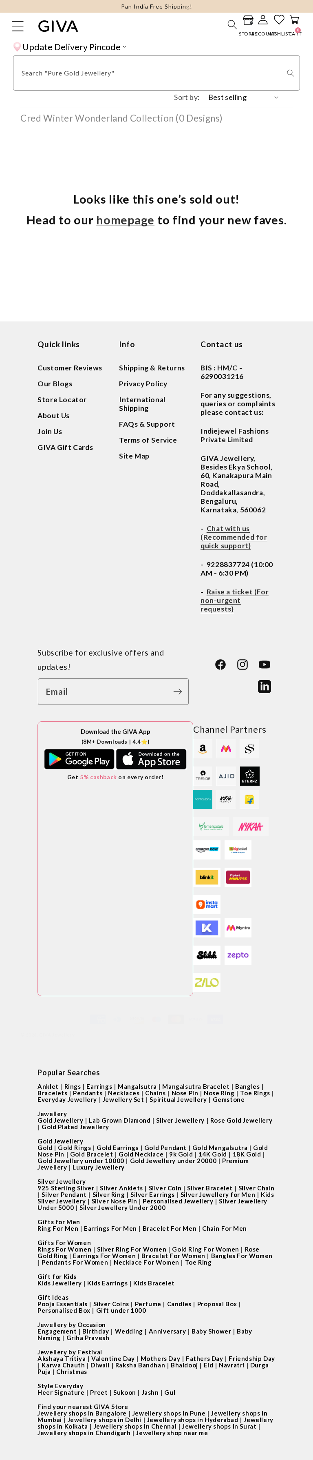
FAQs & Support (147, 424)
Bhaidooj (184, 1365)
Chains (155, 1093)
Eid (209, 1365)
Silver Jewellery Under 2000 (122, 1207)
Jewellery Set (123, 1099)
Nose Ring (219, 1093)
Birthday (95, 1331)
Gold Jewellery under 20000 (173, 1160)
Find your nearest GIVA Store (82, 1406)
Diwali (100, 1365)
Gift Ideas (52, 1297)
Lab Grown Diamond (119, 1120)
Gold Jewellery (60, 1120)
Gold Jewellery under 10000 (80, 1160)
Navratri (232, 1365)
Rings (72, 1086)
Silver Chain (256, 1188)
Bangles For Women (242, 1255)
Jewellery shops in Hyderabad (192, 1419)
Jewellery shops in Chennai (135, 1426)
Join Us (49, 431)
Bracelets (52, 1093)
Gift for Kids (57, 1276)
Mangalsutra (137, 1086)
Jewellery (52, 1113)
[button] (232, 24)
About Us (53, 415)
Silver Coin (165, 1188)
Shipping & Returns (152, 367)
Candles (179, 1303)
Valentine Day (113, 1358)
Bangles (247, 1086)
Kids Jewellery (59, 1283)
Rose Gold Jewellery (241, 1120)
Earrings (99, 1086)
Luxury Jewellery (99, 1167)
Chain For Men (224, 1228)
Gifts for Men (58, 1221)
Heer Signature (60, 1392)
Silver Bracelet (210, 1188)
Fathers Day (204, 1358)
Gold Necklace (141, 1154)
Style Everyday (60, 1385)
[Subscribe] (180, 691)
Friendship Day (252, 1358)
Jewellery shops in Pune (169, 1413)
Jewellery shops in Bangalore (82, 1413)
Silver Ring (109, 1194)
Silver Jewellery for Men (218, 1194)
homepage (125, 220)
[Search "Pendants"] (291, 73)
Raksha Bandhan (140, 1365)
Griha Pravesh (88, 1337)
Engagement (57, 1331)
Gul (169, 1392)
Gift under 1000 (121, 1310)
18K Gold (247, 1154)
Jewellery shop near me (172, 1432)
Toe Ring (198, 1262)
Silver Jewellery (180, 1120)
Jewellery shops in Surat (219, 1426)
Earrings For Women (104, 1255)
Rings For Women (64, 1249)
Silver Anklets (121, 1188)
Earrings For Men (110, 1228)
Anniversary (167, 1331)
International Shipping (142, 403)
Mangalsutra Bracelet (195, 1086)
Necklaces (123, 1093)
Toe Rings (255, 1093)
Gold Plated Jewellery (75, 1126)
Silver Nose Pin (114, 1201)
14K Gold (212, 1154)
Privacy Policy (143, 383)
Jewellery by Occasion (71, 1324)
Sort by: (187, 97)
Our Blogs (54, 383)
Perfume (148, 1303)
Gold (44, 1147)
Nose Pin (185, 1093)
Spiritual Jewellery (178, 1099)
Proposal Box (217, 1303)
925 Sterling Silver (65, 1188)
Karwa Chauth (63, 1365)
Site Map (134, 456)
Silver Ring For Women (132, 1249)
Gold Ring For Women (205, 1249)
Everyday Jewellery (67, 1099)
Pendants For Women (75, 1262)
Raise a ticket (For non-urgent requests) (235, 600)
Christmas (71, 1371)
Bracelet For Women (173, 1255)
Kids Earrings (107, 1283)
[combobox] (156, 73)
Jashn (150, 1392)
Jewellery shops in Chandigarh (83, 1432)
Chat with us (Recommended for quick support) (234, 537)
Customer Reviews (69, 367)
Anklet (48, 1086)
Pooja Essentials (62, 1303)
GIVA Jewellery (57, 1034)
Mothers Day (161, 1358)
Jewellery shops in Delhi (104, 1419)
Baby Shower (211, 1331)
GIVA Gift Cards (65, 447)
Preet (99, 1392)
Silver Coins (111, 1303)
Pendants (87, 1093)
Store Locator (62, 399)
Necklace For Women (146, 1262)
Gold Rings (74, 1147)
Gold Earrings (118, 1147)
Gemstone (229, 1099)
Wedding (129, 1331)
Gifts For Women (64, 1242)
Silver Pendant (64, 1194)
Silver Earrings (152, 1194)
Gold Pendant (165, 1147)
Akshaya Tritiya (61, 1358)
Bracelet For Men (170, 1228)
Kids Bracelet (154, 1283)
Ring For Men (57, 1228)
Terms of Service (148, 440)
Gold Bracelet (91, 1154)
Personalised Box (63, 1310)
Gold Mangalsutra (220, 1147)
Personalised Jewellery (178, 1201)
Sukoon (124, 1392)
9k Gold (181, 1154)
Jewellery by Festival (69, 1352)
